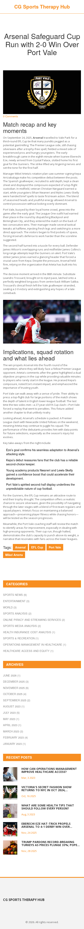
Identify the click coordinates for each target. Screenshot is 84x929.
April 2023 (12, 725)
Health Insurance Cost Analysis (29, 632)
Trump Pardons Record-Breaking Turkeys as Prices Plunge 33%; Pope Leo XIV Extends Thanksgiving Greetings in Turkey (49, 843)
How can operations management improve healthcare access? (49, 770)
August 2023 (13, 706)
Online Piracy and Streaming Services (34, 620)
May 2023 (11, 719)
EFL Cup (37, 547)
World (10, 607)
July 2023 (11, 713)
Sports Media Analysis (22, 626)
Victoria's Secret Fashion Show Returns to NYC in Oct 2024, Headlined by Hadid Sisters (46, 788)
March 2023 (13, 731)
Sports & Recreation (21, 638)
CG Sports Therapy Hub (42, 6)
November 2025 (16, 688)
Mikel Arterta (14, 555)
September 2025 (16, 700)
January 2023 (14, 744)
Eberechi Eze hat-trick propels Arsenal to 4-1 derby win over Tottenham (46, 825)
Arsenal (20, 547)
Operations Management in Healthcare (34, 644)
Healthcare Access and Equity (28, 651)
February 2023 (15, 737)
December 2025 (16, 681)
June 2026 (11, 675)
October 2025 (14, 694)
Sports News (15, 595)
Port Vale (55, 547)
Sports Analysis (17, 613)
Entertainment (16, 601)
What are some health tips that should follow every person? (47, 807)
